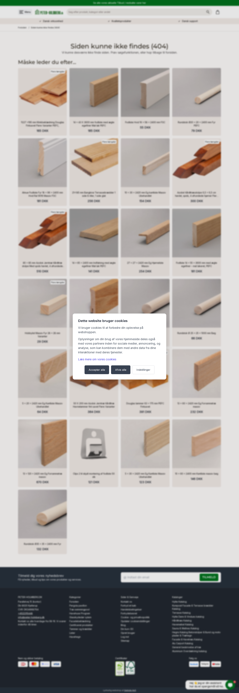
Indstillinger (143, 369)
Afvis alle (120, 369)
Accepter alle (97, 369)
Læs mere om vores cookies (97, 359)
